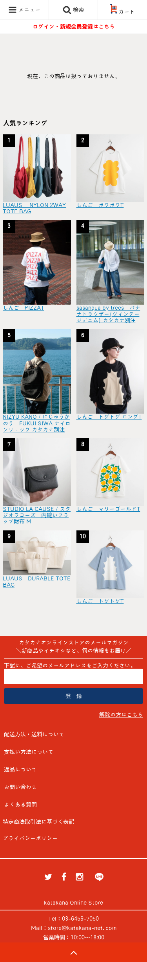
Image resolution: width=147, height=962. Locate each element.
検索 (77, 9)
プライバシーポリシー (30, 838)
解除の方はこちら (121, 714)
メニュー (28, 9)
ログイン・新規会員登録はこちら (74, 26)
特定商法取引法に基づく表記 (38, 822)
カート (126, 11)
